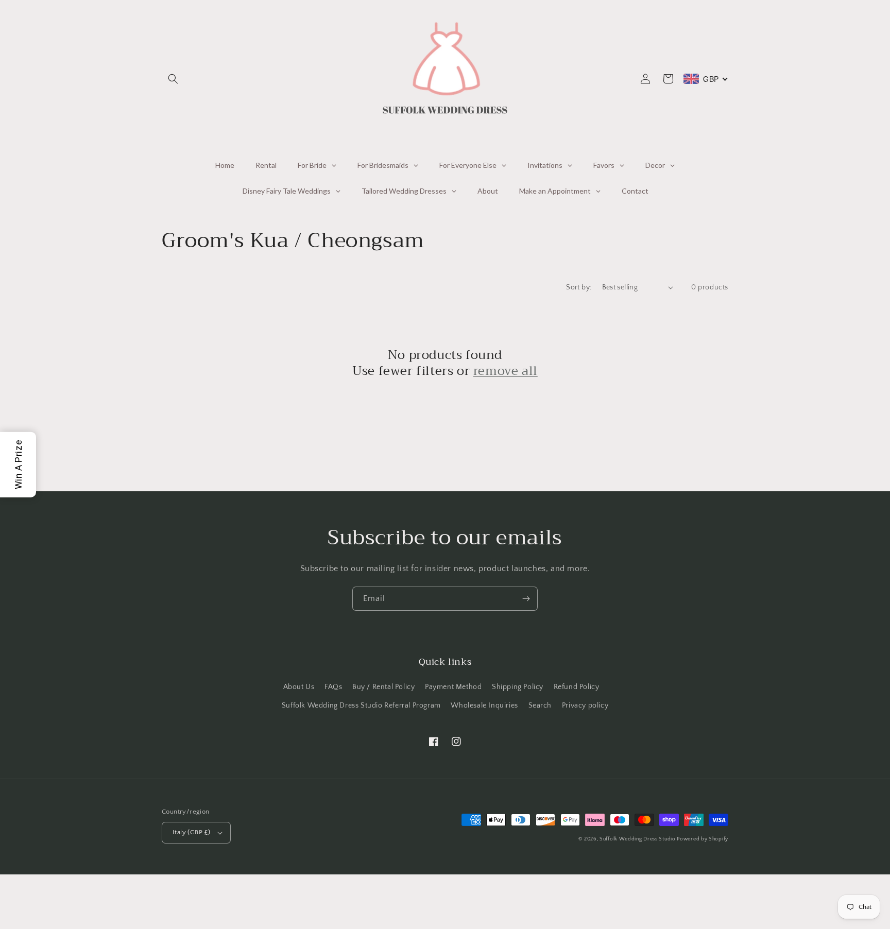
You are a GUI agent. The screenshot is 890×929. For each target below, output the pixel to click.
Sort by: (578, 287)
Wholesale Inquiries (484, 705)
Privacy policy (585, 705)
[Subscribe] (526, 599)
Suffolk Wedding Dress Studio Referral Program (361, 705)
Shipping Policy (517, 687)
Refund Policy (577, 687)
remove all (505, 371)
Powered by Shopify (702, 839)
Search (540, 705)
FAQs (333, 687)
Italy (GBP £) (191, 832)
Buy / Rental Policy (383, 687)
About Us (299, 687)
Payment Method (453, 687)
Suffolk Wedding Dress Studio (638, 839)
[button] (173, 78)
